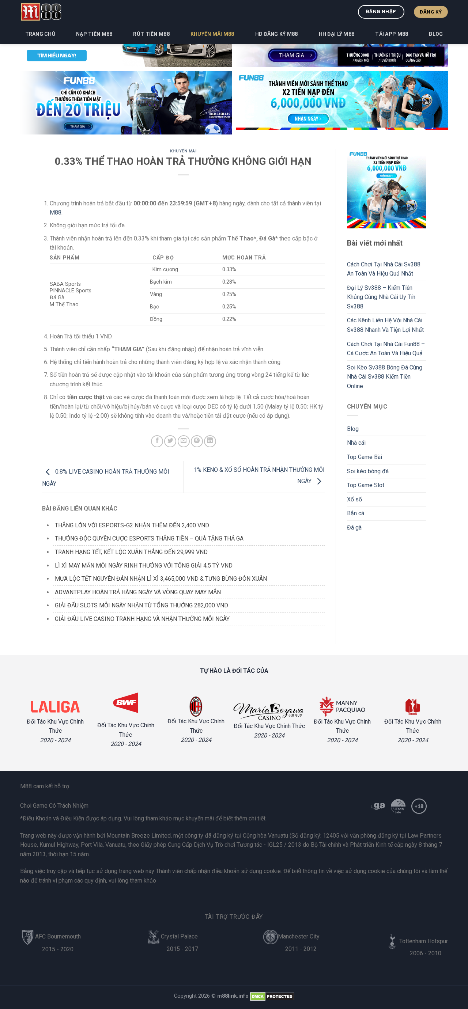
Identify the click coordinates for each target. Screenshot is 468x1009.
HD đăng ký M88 (276, 34)
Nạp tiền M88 (94, 34)
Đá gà (354, 527)
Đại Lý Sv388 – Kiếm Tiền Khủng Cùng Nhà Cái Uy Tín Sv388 (381, 297)
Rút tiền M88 (151, 34)
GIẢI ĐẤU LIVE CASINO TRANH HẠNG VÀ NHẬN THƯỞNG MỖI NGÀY (142, 618)
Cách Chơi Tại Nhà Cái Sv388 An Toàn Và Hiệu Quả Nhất (383, 269)
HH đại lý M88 (337, 34)
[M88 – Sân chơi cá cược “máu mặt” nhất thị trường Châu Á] (40, 12)
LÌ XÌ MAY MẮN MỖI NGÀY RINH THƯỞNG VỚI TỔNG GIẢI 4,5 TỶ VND (144, 565)
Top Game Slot (365, 485)
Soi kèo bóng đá (368, 471)
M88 (55, 212)
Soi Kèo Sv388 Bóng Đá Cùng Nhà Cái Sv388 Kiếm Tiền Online (384, 377)
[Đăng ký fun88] (386, 188)
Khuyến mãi (183, 151)
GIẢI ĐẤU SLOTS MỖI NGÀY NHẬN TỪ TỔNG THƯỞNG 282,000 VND (141, 605)
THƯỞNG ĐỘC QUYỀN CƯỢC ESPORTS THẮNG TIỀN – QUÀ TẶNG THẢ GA (149, 538)
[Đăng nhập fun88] (342, 102)
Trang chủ (40, 34)
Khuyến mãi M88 (212, 34)
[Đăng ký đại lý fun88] (126, 102)
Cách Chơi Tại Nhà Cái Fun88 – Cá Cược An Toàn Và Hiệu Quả (386, 349)
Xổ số (354, 499)
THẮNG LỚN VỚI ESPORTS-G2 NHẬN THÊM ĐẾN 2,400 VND (132, 525)
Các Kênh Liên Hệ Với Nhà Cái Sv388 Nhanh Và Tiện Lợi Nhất (385, 325)
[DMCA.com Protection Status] (272, 996)
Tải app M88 (391, 34)
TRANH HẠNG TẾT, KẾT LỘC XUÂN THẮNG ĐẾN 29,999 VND (131, 552)
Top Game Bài (364, 457)
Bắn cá (355, 513)
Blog (436, 34)
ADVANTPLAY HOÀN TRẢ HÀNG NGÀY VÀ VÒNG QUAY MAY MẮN (138, 592)
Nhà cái (356, 442)
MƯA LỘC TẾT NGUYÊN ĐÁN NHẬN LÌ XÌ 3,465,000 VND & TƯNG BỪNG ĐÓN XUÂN (161, 578)
